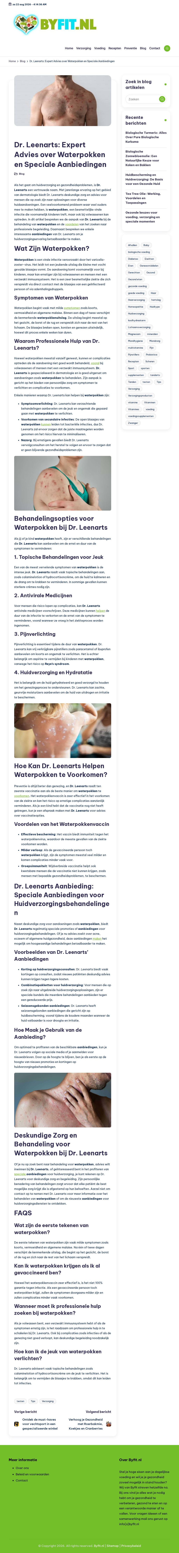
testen (20, 1401)
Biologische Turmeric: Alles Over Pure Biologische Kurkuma (146, 137)
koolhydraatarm (137, 320)
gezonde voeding (137, 286)
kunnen (46, 424)
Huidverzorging (136, 313)
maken (97, 938)
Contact (22, 1480)
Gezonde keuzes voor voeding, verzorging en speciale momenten (143, 217)
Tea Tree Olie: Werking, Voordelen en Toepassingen (143, 198)
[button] (162, 99)
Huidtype (155, 306)
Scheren (149, 361)
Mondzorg (154, 340)
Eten (130, 265)
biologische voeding (139, 252)
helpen (100, 610)
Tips (33, 1401)
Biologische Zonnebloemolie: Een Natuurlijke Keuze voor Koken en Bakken (142, 158)
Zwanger (133, 423)
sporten (145, 368)
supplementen (136, 375)
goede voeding (136, 293)
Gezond (150, 272)
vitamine (133, 402)
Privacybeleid (131, 1546)
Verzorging (47, 1401)
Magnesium (134, 334)
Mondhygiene (135, 340)
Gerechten (134, 272)
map (115, 1546)
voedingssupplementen (140, 416)
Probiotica (151, 354)
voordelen (72, 224)
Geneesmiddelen (149, 265)
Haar (153, 293)
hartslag (156, 299)
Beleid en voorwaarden (32, 1474)
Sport (131, 368)
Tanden (132, 381)
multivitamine (135, 347)
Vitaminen (149, 402)
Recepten (133, 361)
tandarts (155, 375)
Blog (19, 135)
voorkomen (21, 796)
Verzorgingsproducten (140, 395)
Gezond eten (135, 279)
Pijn (151, 347)
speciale (20, 1174)
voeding (150, 409)
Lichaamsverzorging (139, 327)
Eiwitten (149, 258)
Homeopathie (135, 306)
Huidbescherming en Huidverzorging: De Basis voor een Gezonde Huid (144, 179)
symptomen (72, 308)
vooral (95, 363)
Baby (146, 245)
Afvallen (132, 245)
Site (109, 1546)
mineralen (152, 334)
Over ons (22, 1468)
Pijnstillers (133, 354)
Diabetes (133, 258)
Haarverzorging (136, 299)
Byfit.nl (99, 1546)
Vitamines (133, 409)
